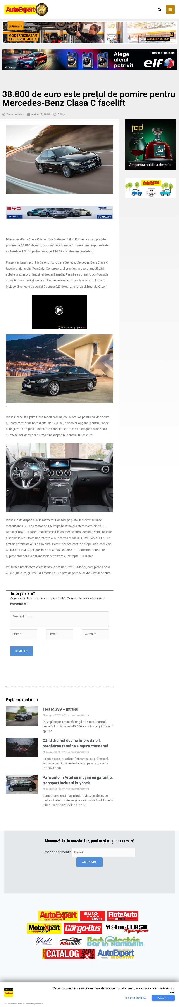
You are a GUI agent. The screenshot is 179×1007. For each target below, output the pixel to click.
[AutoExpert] (58, 916)
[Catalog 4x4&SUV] (68, 954)
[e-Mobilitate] (115, 941)
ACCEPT (163, 998)
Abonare (89, 862)
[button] (160, 10)
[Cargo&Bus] (83, 928)
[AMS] (92, 916)
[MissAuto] (71, 941)
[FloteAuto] (122, 916)
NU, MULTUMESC (136, 998)
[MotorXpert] (44, 928)
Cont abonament (57, 852)
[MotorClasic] (127, 928)
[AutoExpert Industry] (115, 954)
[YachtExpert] (44, 941)
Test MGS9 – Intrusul (61, 709)
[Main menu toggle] (170, 9)
